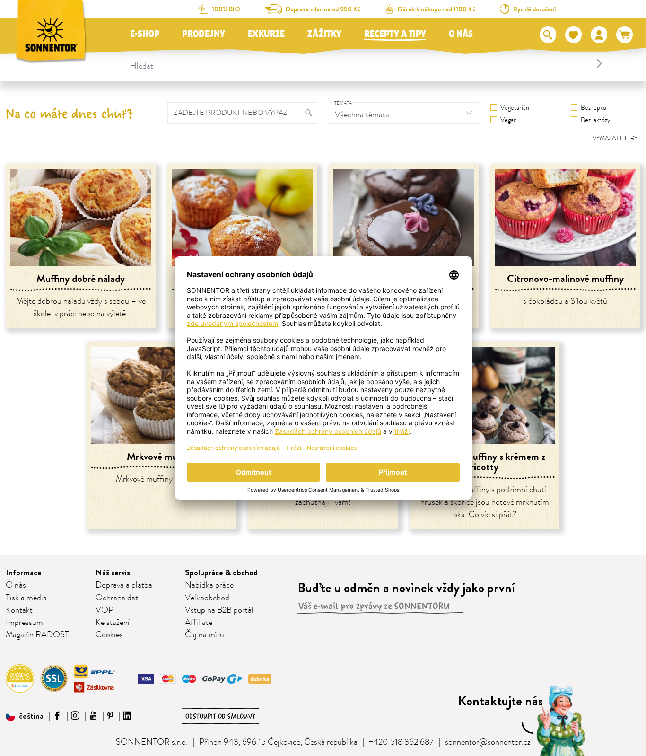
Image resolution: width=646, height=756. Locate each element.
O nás (461, 34)
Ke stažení (113, 622)
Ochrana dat (117, 598)
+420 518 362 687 (401, 742)
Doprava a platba (124, 585)
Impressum (24, 622)
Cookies (109, 635)
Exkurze (266, 34)
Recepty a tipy (395, 34)
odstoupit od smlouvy (220, 716)
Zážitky (324, 34)
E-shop (144, 34)
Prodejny (203, 34)
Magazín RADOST (37, 635)
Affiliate (198, 622)
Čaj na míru (204, 635)
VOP (104, 610)
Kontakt (19, 610)
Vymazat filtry (615, 138)
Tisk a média (26, 598)
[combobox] (367, 63)
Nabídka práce (209, 585)
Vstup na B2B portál (219, 610)
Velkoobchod (207, 598)
